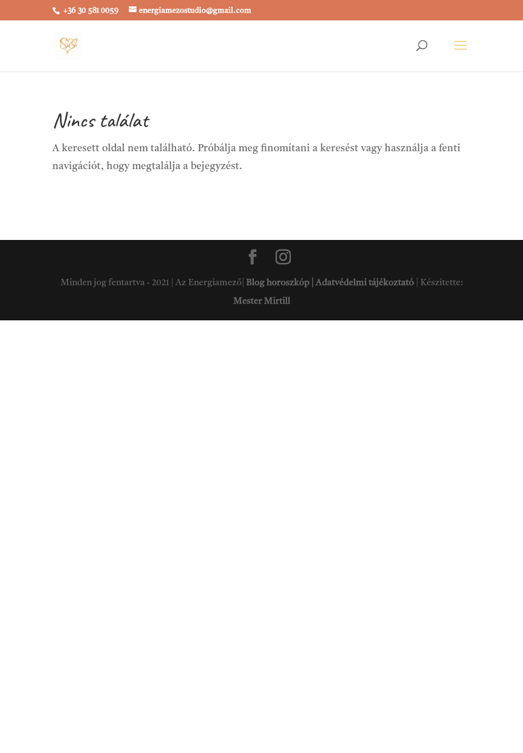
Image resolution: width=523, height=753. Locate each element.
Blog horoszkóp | (281, 282)
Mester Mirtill (261, 301)
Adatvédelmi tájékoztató (365, 282)
